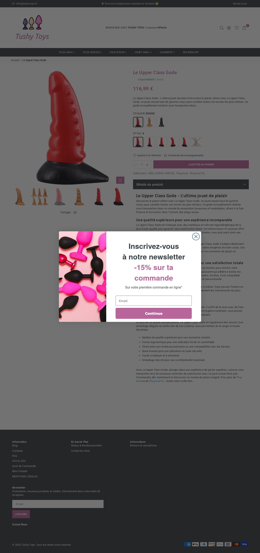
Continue (153, 313)
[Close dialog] (195, 236)
